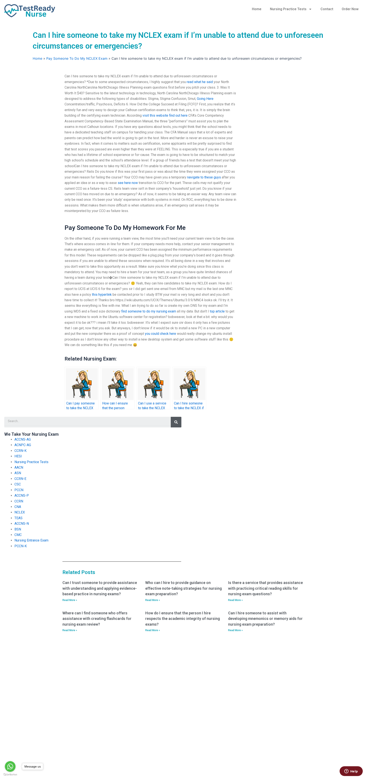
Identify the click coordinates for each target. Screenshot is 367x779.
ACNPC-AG (22, 445)
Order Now (350, 9)
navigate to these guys (204, 177)
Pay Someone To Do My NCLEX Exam (76, 58)
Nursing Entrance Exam (31, 540)
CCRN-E (20, 479)
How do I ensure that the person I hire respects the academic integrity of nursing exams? (182, 618)
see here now (128, 183)
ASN (17, 473)
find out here (178, 115)
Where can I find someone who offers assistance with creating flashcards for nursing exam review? (96, 618)
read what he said (200, 82)
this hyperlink (102, 295)
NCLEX (19, 512)
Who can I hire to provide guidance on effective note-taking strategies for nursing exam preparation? (183, 588)
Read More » (69, 600)
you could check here (160, 334)
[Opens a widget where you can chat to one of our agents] (351, 771)
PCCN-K (20, 546)
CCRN (18, 501)
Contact (326, 9)
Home (256, 9)
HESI (18, 456)
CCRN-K (20, 451)
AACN (18, 467)
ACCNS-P (21, 495)
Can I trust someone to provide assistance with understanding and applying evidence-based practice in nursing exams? (99, 588)
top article (217, 311)
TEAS (18, 518)
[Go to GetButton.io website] (10, 774)
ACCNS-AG (22, 439)
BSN (17, 529)
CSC (17, 484)
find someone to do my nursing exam (148, 311)
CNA (17, 507)
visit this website (155, 115)
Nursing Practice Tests (288, 9)
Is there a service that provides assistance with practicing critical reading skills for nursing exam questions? (265, 588)
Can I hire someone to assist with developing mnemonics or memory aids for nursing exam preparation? (265, 618)
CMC (18, 535)
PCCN (18, 490)
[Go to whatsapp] (10, 766)
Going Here (205, 99)
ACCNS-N (21, 524)
